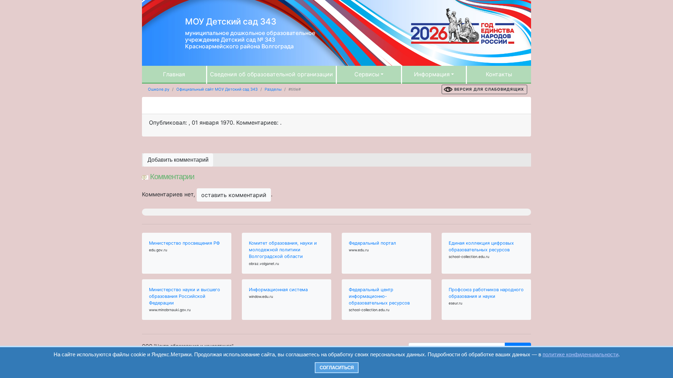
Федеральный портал (372, 243)
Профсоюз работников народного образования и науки (486, 293)
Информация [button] (432, 74)
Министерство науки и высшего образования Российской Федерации (184, 296)
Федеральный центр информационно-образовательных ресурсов (379, 296)
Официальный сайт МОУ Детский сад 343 (217, 89)
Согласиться (337, 367)
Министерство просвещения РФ (184, 243)
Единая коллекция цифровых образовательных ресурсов (481, 246)
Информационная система (278, 289)
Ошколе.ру (158, 89)
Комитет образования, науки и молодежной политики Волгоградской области (283, 249)
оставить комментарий (233, 194)
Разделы (273, 89)
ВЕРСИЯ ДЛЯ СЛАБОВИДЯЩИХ (489, 89)
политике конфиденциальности (580, 354)
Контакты (499, 74)
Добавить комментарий (178, 160)
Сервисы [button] (366, 74)
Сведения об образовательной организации (271, 74)
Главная (174, 74)
